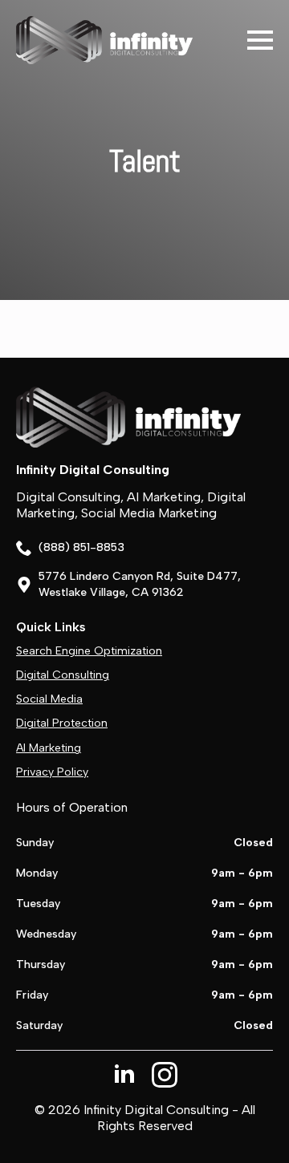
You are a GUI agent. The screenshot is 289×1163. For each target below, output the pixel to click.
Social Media (49, 699)
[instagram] (164, 1075)
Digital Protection (62, 723)
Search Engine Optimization (89, 651)
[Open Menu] (260, 40)
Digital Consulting (62, 675)
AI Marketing (48, 748)
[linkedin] (124, 1075)
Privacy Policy (52, 772)
